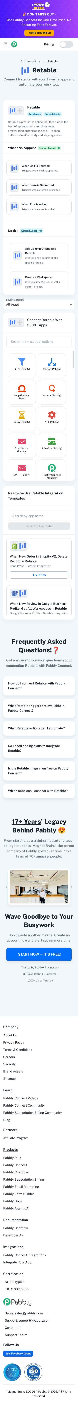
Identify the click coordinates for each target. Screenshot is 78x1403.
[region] (39, 187)
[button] (39, 685)
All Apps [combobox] (12, 304)
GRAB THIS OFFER (40, 32)
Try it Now (39, 575)
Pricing (49, 44)
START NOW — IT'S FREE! (39, 954)
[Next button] (71, 886)
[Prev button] (6, 886)
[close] (76, 2)
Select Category (15, 299)
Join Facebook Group (18, 1353)
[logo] (14, 44)
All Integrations (30, 61)
